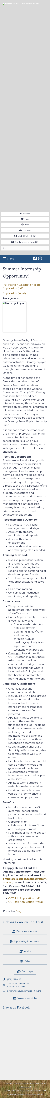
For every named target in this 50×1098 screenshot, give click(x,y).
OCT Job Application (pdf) (24, 898)
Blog (18, 911)
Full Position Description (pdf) (21, 284)
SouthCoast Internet (35, 1094)
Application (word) (14, 293)
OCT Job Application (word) (25, 901)
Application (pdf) (13, 288)
